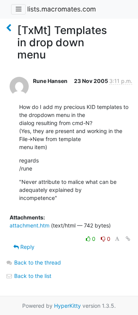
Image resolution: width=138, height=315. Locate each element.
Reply (26, 247)
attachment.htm (29, 225)
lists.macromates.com (61, 9)
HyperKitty (67, 305)
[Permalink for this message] (128, 239)
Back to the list (32, 276)
